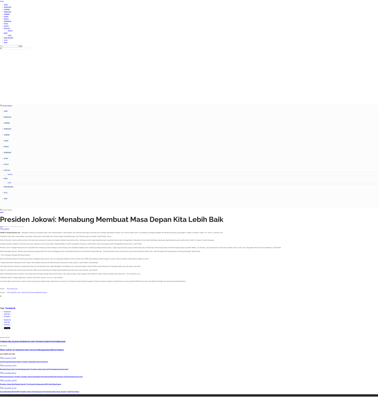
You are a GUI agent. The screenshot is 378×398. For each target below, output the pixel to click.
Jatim (9, 35)
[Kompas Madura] (6, 105)
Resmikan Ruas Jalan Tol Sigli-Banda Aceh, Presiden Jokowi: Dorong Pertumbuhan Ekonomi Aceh (34, 369)
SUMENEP (7, 14)
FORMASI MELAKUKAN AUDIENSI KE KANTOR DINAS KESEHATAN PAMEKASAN (32, 341)
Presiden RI (10, 308)
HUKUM (6, 16)
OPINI (5, 42)
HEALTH (10, 30)
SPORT (6, 23)
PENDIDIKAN (7, 21)
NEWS (6, 33)
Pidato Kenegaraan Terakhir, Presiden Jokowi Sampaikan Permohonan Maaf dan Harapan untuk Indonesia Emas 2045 (41, 377)
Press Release (8, 38)
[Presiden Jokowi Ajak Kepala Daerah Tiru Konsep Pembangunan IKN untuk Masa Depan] (8, 380)
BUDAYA (6, 19)
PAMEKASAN (7, 12)
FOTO (5, 40)
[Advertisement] (36, 301)
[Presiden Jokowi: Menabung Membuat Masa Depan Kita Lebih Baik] (4, 229)
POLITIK (6, 26)
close (2, 1)
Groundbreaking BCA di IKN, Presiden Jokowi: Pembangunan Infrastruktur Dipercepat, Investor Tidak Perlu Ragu (39, 391)
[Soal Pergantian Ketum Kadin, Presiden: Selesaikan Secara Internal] (8, 358)
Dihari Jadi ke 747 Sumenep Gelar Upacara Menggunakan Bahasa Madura (32, 350)
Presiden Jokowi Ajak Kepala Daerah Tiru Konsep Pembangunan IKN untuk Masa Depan (30, 384)
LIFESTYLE (7, 28)
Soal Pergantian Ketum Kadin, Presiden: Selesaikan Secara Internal (24, 362)
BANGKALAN (7, 7)
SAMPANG (7, 9)
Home (5, 4)
